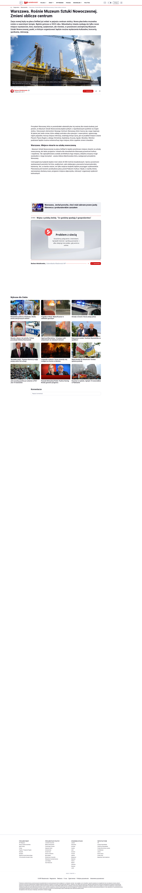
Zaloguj (116, 2)
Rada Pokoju (22, 846)
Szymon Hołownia (49, 853)
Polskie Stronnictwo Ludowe (103, 848)
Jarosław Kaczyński (49, 842)
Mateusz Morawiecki (49, 844)
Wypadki (21, 851)
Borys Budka (48, 855)
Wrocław (73, 846)
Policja (20, 848)
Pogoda (68, 2)
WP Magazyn (22, 842)
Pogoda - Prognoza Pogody (25, 850)
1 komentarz (89, 91)
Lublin (72, 868)
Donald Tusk (48, 851)
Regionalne (76, 2)
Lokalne (73, 842)
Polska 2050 (100, 855)
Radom (73, 862)
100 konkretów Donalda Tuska (26, 857)
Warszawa (73, 844)
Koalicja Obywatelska (102, 844)
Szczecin (73, 851)
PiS (98, 842)
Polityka (87, 2)
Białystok (73, 859)
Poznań (73, 853)
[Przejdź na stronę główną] (21, 4)
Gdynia (72, 860)
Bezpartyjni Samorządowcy (103, 857)
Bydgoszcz (73, 857)
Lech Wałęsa (48, 860)
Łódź (72, 850)
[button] (109, 3)
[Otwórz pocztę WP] (105, 2)
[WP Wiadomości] (32, 2)
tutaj (50, 889)
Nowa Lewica (100, 853)
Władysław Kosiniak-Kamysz (51, 859)
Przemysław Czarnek (49, 846)
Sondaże (21, 853)
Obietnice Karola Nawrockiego (25, 855)
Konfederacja (100, 850)
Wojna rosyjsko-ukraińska (24, 844)
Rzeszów (73, 866)
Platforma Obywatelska (102, 846)
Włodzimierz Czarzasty (50, 857)
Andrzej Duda (48, 850)
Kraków (73, 848)
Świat (50, 2)
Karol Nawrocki (48, 862)
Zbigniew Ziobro (48, 848)
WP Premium (59, 2)
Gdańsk (73, 855)
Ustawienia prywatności (97, 878)
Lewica (99, 851)
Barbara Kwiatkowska (20, 90)
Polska (42, 2)
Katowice (73, 864)
